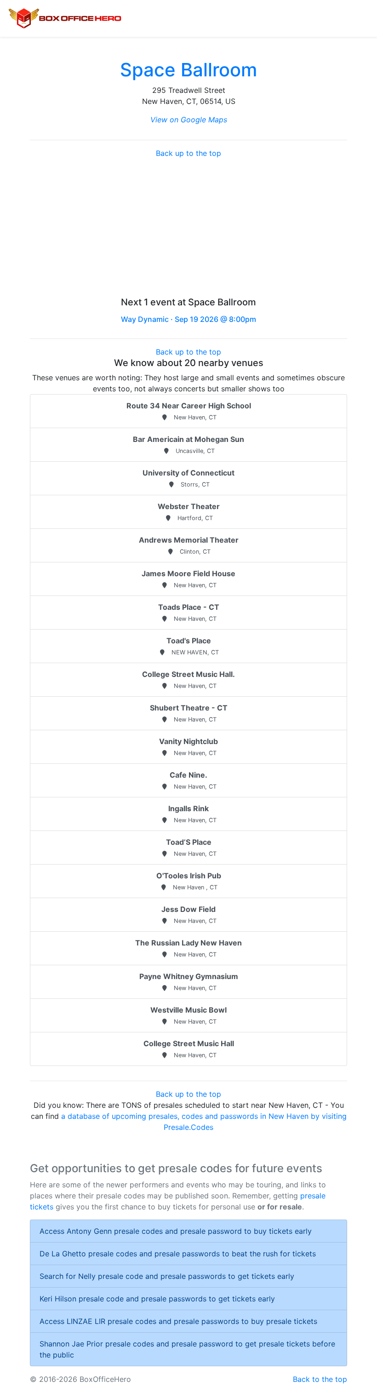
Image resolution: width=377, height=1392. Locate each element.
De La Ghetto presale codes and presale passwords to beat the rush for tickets (178, 1253)
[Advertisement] (188, 227)
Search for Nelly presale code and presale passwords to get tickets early (167, 1276)
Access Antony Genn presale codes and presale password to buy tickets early (176, 1231)
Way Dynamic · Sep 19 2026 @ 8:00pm (188, 319)
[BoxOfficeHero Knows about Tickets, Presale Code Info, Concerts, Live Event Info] (64, 18)
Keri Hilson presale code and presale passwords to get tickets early (157, 1298)
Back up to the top (188, 153)
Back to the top (320, 1379)
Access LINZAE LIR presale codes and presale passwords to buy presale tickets (178, 1321)
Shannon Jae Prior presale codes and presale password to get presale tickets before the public (187, 1349)
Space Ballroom (188, 69)
